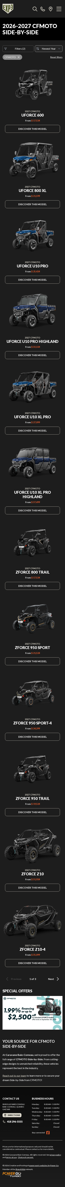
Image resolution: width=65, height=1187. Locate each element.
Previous (16, 978)
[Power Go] (31, 1174)
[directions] (51, 9)
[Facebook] (48, 1133)
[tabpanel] (45, 1115)
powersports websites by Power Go (44, 1165)
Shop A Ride (20, 1169)
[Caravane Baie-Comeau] (8, 9)
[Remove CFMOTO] (18, 57)
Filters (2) (20, 48)
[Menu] (58, 9)
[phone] (43, 9)
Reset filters (56, 57)
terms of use (11, 1157)
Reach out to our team (14, 1075)
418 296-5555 (15, 1121)
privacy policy (55, 1155)
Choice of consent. (26, 1157)
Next (51, 978)
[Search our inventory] (35, 9)
